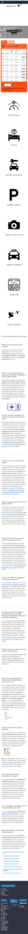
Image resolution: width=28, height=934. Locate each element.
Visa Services (5, 921)
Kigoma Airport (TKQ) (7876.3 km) (11, 861)
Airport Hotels (5, 908)
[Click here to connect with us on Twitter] (17, 904)
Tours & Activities (3, 916)
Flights (3, 912)
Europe (3, 892)
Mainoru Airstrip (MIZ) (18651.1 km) (12, 866)
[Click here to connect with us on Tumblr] (12, 905)
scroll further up (11, 732)
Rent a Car (4, 913)
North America (5, 895)
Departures (11, 42)
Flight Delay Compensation (4, 923)
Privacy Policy (22, 907)
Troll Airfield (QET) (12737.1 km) (11, 864)
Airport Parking (3, 910)
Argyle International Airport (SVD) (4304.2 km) (13, 852)
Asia (3, 891)
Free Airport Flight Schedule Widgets (11, 88)
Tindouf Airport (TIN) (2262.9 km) (11, 856)
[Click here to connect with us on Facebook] (10, 904)
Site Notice (21, 905)
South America (5, 890)
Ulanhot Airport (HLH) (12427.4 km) (12, 873)
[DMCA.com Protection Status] (23, 903)
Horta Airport (9, 717)
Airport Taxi (5, 914)
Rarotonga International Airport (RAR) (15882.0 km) (12, 869)
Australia (4, 888)
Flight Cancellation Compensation (4, 926)
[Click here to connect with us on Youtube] (12, 904)
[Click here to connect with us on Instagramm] (10, 905)
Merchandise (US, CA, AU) (4, 906)
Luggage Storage (4, 919)
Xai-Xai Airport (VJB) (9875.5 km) (11, 858)
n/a (6, 712)
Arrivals (4, 42)
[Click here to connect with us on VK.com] (17, 905)
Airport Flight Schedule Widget (4, 929)
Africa (3, 893)
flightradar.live (7, 90)
